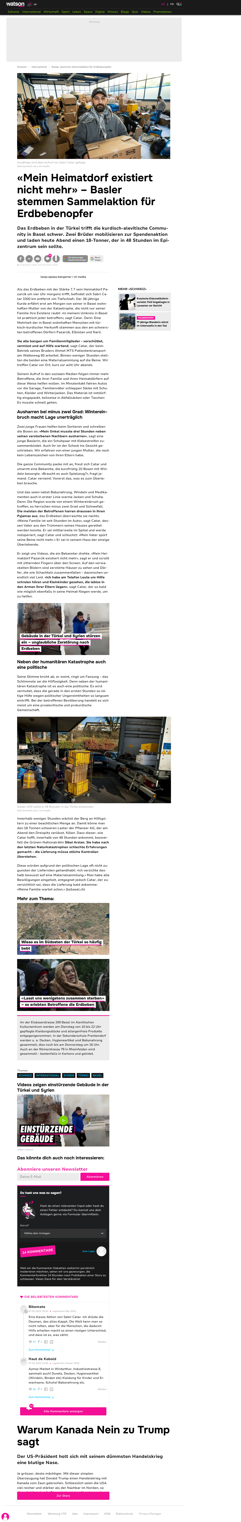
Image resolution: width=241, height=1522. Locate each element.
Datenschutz (124, 1513)
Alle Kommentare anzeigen (63, 1411)
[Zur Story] (94, 1462)
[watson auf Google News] (96, 258)
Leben (76, 12)
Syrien (69, 1075)
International (31, 12)
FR (172, 4)
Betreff (24, 1225)
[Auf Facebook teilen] (20, 258)
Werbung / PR (57, 1513)
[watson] (15, 4)
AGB (107, 1513)
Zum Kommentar (40, 1349)
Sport (66, 12)
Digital (100, 12)
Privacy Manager (150, 1513)
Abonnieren (94, 1177)
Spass (88, 12)
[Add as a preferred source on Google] (75, 258)
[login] (5, 1517)
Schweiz (13, 12)
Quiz (135, 12)
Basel (97, 1075)
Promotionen (162, 12)
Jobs (75, 1513)
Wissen (112, 12)
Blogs (125, 12)
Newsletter (34, 1513)
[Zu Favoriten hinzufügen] (56, 258)
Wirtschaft (51, 12)
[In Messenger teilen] (29, 258)
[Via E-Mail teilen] (37, 258)
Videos (145, 12)
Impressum (90, 1513)
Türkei (83, 1075)
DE (163, 4)
